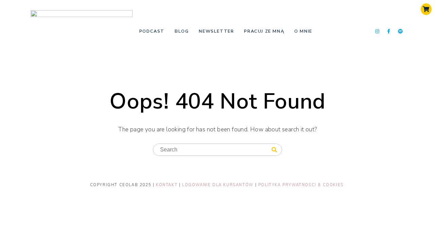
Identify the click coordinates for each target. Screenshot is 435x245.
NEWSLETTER (216, 31)
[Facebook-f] (389, 31)
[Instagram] (377, 31)
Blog (182, 31)
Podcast (151, 31)
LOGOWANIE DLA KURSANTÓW (218, 184)
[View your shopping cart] (426, 9)
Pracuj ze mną (264, 31)
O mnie (303, 31)
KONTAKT (167, 184)
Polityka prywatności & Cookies (301, 184)
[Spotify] (400, 31)
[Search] (274, 150)
